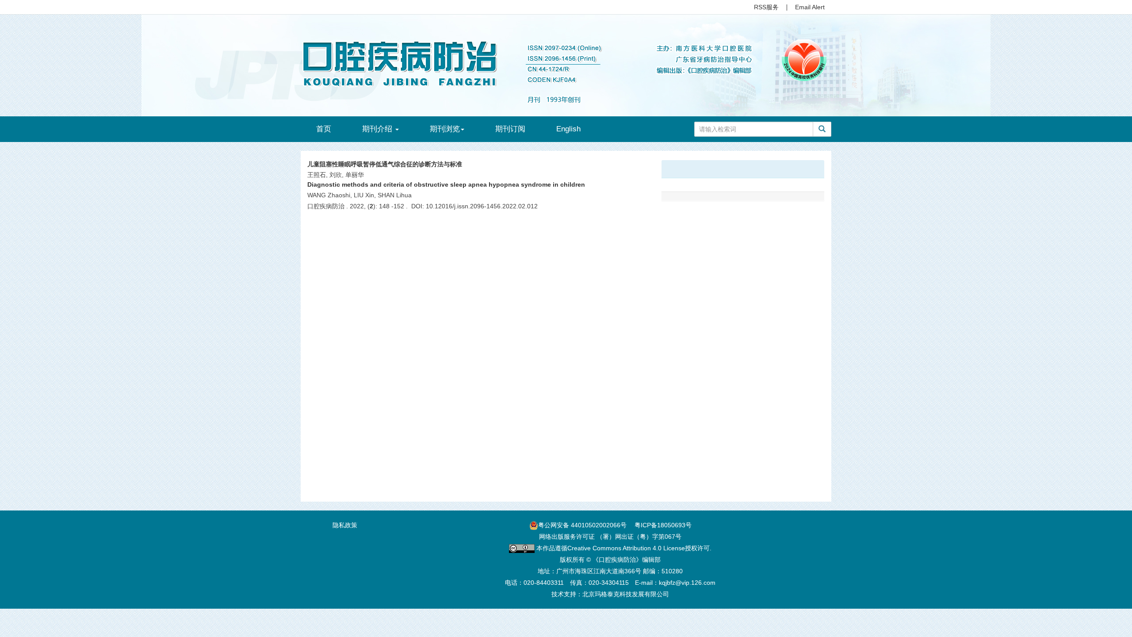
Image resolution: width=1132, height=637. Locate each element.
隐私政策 (345, 525)
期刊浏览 (445, 129)
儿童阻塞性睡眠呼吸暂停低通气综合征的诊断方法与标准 (384, 164)
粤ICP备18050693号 (663, 525)
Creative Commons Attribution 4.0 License (626, 548)
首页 (323, 129)
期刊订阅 (510, 129)
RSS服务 (766, 7)
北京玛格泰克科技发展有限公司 (625, 594)
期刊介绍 (378, 129)
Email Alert (810, 7)
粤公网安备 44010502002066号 (582, 525)
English (568, 129)
